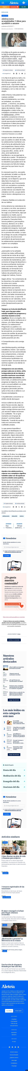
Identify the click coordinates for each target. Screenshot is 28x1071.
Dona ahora (13, 7)
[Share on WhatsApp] (25, 73)
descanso (5, 873)
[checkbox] (3, 550)
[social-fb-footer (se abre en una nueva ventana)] (12, 1047)
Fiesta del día (9, 770)
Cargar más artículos (14, 700)
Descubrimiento (14, 1025)
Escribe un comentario (14, 640)
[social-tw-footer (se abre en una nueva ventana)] (15, 1047)
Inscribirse (6, 555)
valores (21, 516)
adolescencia (5, 516)
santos (4, 951)
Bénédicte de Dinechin (7, 29)
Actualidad (14, 1019)
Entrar (18, 634)
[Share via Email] (22, 73)
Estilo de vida (5, 12)
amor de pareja (6, 897)
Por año (14, 1041)
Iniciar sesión (18, 1010)
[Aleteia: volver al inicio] (14, 2)
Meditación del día (12, 776)
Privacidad (14, 1066)
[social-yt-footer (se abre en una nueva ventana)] (9, 1047)
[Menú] (5, 3)
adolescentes (9, 115)
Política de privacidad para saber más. (13, 552)
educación (14, 516)
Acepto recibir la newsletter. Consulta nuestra (14, 551)
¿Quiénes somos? (14, 1057)
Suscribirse (9, 1010)
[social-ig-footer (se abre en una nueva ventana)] (18, 1047)
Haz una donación (14, 1055)
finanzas (5, 842)
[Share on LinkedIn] (16, 73)
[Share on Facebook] (13, 73)
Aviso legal (14, 1060)
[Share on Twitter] (19, 73)
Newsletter (14, 1032)
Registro (5, 7)
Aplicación (14, 1034)
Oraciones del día (11, 787)
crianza (4, 925)
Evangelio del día (11, 781)
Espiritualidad (14, 1021)
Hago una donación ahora (12, 604)
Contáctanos (14, 1063)
